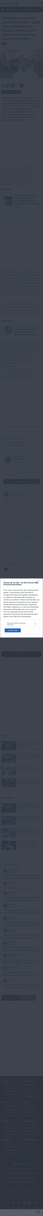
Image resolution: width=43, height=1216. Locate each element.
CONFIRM (12, 630)
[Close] (38, 583)
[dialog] (21, 608)
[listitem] (21, 623)
